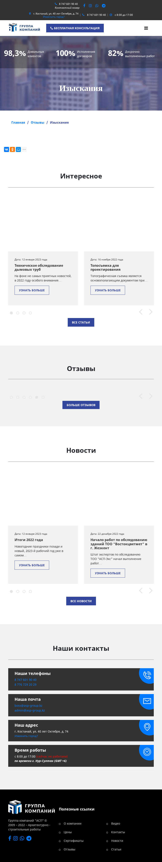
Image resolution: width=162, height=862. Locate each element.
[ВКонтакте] (6, 149)
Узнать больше (32, 290)
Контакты (118, 832)
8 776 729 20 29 (25, 684)
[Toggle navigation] (146, 28)
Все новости (81, 601)
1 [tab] (10, 312)
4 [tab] (29, 312)
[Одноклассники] (12, 149)
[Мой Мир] (18, 149)
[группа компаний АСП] (24, 27)
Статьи (116, 849)
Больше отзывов (81, 405)
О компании (72, 823)
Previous (138, 312)
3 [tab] (23, 312)
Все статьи (81, 322)
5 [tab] (36, 396)
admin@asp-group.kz (30, 710)
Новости (117, 841)
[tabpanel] (43, 250)
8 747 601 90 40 (68, 4)
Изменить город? (54, 17)
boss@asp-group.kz (28, 706)
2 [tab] (17, 312)
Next (149, 312)
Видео (115, 823)
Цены (68, 832)
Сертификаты (74, 841)
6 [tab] (42, 396)
